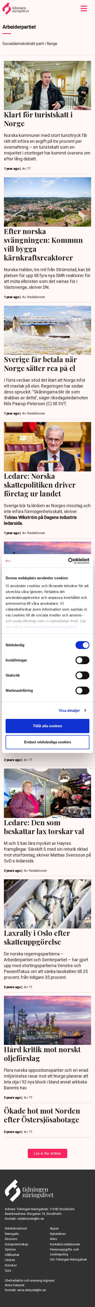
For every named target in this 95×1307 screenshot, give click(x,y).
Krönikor (11, 1265)
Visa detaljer (69, 710)
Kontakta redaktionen (65, 1244)
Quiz (8, 1270)
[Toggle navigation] (84, 8)
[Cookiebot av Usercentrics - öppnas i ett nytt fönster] (68, 561)
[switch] (82, 660)
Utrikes (10, 1260)
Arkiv (53, 1239)
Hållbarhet (12, 1255)
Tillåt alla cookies (47, 726)
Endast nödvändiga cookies (47, 742)
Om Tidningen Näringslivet (68, 1259)
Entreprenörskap (16, 1244)
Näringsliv (12, 1234)
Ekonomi (11, 1239)
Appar (54, 1228)
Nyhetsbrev (58, 1234)
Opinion (10, 1249)
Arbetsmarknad (16, 1228)
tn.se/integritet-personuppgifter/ (48, 627)
